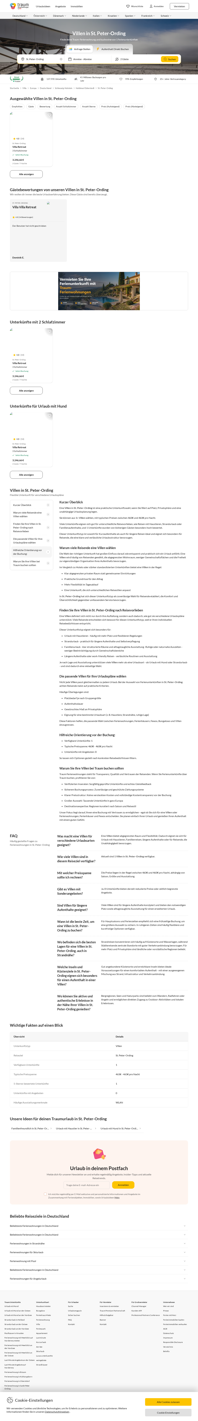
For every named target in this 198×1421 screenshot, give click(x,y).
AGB (165, 1329)
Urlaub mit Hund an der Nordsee (18, 1315)
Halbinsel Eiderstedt (85, 88)
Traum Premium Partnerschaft (112, 1311)
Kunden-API (136, 1311)
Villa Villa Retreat (24, 207)
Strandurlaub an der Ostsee (15, 1324)
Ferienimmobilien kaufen (173, 1320)
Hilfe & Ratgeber (106, 1315)
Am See (39, 1347)
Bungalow (40, 1311)
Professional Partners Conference (145, 1315)
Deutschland (45, 88)
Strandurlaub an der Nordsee (16, 1329)
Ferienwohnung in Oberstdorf (17, 1381)
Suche (70, 1306)
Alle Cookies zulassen (168, 1401)
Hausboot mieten (43, 1306)
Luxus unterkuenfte (44, 1356)
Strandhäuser (41, 1365)
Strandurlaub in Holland (14, 1320)
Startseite (14, 88)
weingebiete (41, 1360)
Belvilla (166, 1351)
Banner (103, 1320)
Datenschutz (168, 1333)
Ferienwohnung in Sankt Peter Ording (17, 1387)
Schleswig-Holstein (63, 88)
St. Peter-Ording (105, 88)
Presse (166, 1311)
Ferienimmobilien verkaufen (175, 1324)
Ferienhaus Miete (43, 1315)
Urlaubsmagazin (75, 1311)
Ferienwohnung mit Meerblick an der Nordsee (18, 1346)
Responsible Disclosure (173, 1342)
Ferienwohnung (43, 1320)
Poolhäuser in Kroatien (14, 1333)
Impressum (168, 1338)
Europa (33, 88)
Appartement (41, 1333)
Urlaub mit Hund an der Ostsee (17, 1311)
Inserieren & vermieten (109, 1306)
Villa (24, 88)
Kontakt (71, 1324)
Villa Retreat (19, 146)
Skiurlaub (40, 1351)
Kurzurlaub (41, 1342)
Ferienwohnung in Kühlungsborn (18, 1376)
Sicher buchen (74, 1315)
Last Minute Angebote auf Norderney (15, 1366)
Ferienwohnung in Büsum (15, 1372)
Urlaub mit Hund (11, 1306)
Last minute (41, 1338)
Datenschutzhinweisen (57, 1411)
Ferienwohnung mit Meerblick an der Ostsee (18, 1354)
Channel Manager (138, 1306)
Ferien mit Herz (169, 1315)
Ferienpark (40, 1329)
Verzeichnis (168, 1347)
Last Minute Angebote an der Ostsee (19, 1360)
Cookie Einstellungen (168, 1412)
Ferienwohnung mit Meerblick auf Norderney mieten (18, 1339)
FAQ (70, 1320)
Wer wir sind (168, 1306)
